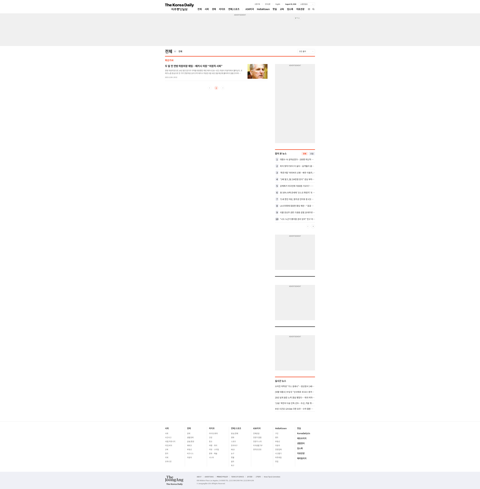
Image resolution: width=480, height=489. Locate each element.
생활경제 (190, 437)
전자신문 (267, 4)
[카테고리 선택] (175, 51)
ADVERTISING (209, 477)
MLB (232, 449)
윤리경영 (249, 477)
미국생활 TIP (258, 445)
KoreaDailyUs (303, 433)
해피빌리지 (301, 458)
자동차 (189, 457)
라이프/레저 (213, 433)
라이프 (222, 9)
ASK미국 (250, 9)
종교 (210, 441)
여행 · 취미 (213, 445)
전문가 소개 (257, 441)
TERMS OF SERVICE (237, 477)
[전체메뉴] (309, 9)
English (278, 4)
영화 (232, 437)
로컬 (312, 153)
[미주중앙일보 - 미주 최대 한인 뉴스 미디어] (179, 7)
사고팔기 (278, 453)
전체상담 (256, 433)
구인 (276, 433)
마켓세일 (278, 457)
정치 (166, 453)
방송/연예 (234, 433)
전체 (200, 9)
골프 (232, 461)
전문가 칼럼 (257, 437)
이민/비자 (168, 445)
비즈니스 (190, 453)
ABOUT (199, 477)
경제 (214, 9)
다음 (313, 226)
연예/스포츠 (234, 9)
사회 (207, 9)
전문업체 (278, 449)
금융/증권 (190, 441)
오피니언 (168, 461)
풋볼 (232, 457)
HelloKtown (263, 9)
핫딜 (275, 9)
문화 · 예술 (213, 453)
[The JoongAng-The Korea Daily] (174, 480)
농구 (232, 453)
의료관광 (300, 9)
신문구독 (257, 4)
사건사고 (168, 437)
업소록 (290, 9)
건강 (210, 437)
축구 (232, 465)
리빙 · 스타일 (214, 449)
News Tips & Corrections (272, 477)
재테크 (189, 445)
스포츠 (233, 441)
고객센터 (258, 477)
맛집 (276, 461)
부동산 (189, 449)
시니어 (211, 457)
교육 (282, 9)
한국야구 (234, 445)
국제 (166, 457)
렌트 (276, 437)
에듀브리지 (301, 438)
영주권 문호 (257, 449)
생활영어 (301, 443)
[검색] (313, 9)
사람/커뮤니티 (170, 441)
